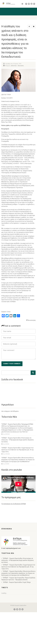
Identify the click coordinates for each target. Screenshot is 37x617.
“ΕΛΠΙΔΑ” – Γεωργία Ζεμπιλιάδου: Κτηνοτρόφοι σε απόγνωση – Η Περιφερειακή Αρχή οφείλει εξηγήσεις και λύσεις (17, 560)
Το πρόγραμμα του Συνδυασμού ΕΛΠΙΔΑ (13, 503)
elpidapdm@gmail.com (13, 548)
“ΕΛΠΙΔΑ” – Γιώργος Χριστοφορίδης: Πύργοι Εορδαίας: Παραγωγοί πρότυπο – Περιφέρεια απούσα (18, 578)
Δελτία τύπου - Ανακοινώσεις (17, 65)
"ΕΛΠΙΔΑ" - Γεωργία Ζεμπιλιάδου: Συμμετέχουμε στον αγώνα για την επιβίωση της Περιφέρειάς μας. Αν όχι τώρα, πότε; (17, 449)
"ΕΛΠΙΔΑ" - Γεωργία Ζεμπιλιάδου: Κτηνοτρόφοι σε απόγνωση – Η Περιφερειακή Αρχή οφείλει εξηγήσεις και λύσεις (17, 439)
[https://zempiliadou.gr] (9, 3)
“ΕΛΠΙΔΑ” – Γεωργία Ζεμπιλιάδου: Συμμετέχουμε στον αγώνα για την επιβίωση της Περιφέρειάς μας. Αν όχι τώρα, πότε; (18, 566)
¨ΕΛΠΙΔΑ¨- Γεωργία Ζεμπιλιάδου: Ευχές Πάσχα (17, 582)
